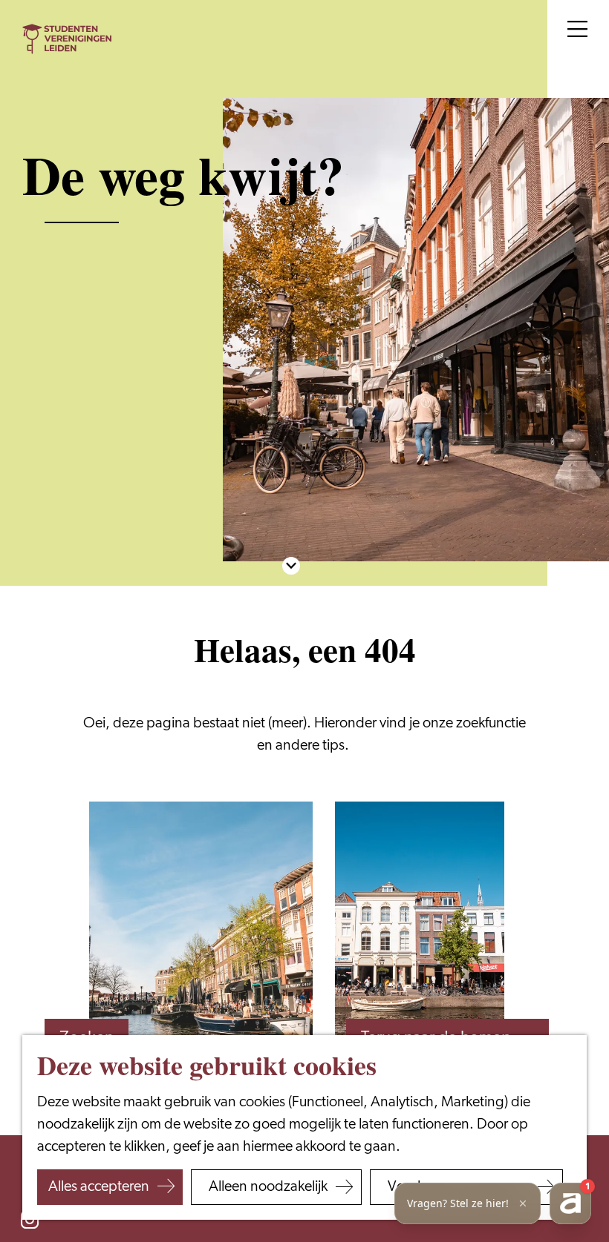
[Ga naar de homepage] (66, 39)
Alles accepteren (98, 1187)
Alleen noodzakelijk (268, 1187)
